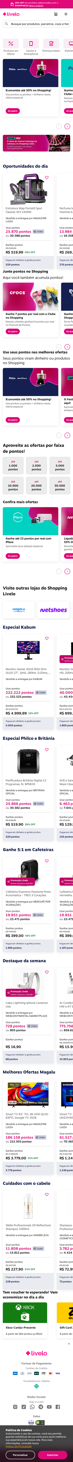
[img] (40, 1422)
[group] (36, 4)
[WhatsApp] (32, 1407)
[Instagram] (15, 1407)
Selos (36, 1416)
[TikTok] (24, 1407)
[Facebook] (58, 1407)
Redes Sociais (36, 1397)
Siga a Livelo (36, 1401)
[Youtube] (49, 1407)
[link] (11, 14)
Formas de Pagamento (36, 1363)
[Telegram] (41, 1407)
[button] (56, 14)
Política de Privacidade (19, 1446)
